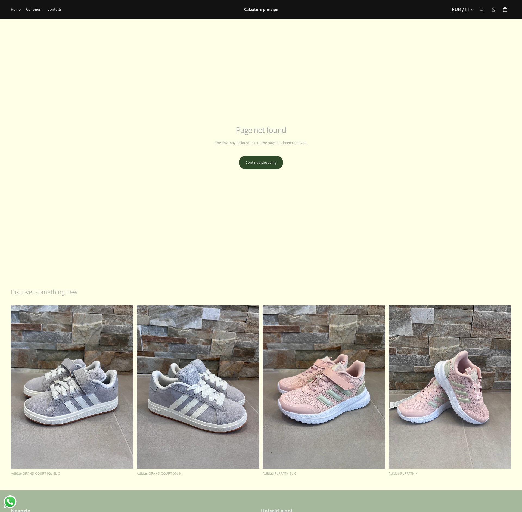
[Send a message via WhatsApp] (10, 501)
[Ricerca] (482, 9)
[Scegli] (125, 460)
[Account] (493, 9)
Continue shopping (261, 162)
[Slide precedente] (19, 387)
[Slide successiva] (125, 387)
